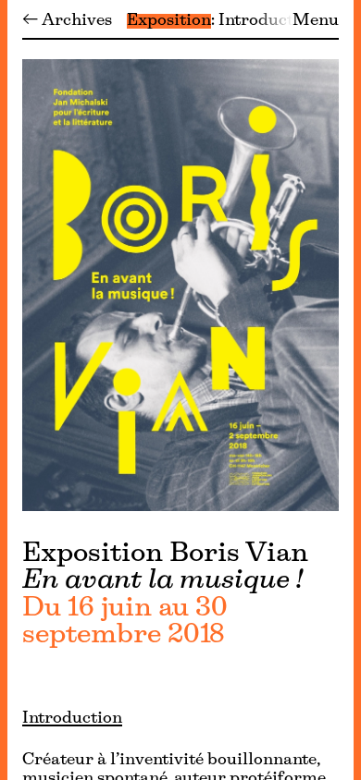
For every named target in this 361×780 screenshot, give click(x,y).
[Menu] (3, 390)
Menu (316, 21)
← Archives (67, 21)
